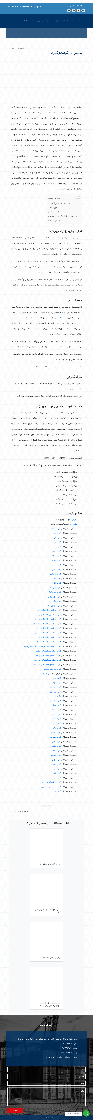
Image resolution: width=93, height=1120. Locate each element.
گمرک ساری (56, 746)
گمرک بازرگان (56, 578)
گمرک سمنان (56, 791)
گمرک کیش (56, 551)
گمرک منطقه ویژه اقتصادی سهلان (48, 628)
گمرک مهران (56, 705)
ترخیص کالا (56, 20)
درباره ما (37, 20)
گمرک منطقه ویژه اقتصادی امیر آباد (48, 619)
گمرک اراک (57, 583)
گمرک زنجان (56, 759)
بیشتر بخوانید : (55, 220)
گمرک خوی (57, 778)
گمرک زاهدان (56, 542)
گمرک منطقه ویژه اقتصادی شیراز (49, 642)
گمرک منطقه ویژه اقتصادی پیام (49, 614)
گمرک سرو (57, 768)
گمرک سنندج (56, 755)
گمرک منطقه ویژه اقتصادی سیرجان (47, 633)
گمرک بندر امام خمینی (52, 669)
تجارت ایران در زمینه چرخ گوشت (61, 203)
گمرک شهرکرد (56, 764)
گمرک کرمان (56, 556)
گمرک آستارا (56, 710)
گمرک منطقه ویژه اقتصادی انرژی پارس (47, 660)
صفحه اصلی (75, 20)
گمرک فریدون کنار (54, 605)
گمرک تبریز (57, 678)
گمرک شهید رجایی (54, 596)
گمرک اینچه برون (55, 687)
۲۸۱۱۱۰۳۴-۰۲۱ (67, 1043)
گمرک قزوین (56, 741)
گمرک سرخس (55, 732)
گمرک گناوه (57, 601)
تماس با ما (28, 20)
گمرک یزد (58, 696)
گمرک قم (57, 547)
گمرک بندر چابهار (55, 592)
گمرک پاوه (57, 773)
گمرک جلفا (57, 565)
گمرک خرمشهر (55, 574)
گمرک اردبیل (56, 723)
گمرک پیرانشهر (55, 691)
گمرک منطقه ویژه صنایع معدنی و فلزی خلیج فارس (42, 646)
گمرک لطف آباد (55, 737)
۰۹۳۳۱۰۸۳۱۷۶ (65, 1052)
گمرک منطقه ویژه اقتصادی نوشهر (48, 651)
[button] (77, 197)
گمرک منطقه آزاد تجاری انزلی (50, 782)
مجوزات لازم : (54, 207)
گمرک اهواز (57, 537)
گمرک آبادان (46, 673)
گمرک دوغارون (55, 714)
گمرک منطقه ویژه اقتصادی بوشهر (48, 610)
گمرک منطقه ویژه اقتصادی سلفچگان (47, 624)
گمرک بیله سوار (55, 719)
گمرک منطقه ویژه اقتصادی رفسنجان (47, 664)
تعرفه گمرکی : (55, 212)
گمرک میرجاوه (55, 528)
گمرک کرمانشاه (55, 750)
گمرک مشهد (57, 682)
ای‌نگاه (42, 1117)
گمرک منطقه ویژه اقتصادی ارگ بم (48, 655)
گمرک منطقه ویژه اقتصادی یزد (49, 637)
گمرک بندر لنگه (55, 587)
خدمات (66, 20)
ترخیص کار (46, 20)
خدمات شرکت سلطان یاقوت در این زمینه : (65, 216)
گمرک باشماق (55, 701)
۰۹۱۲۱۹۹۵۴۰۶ (66, 1048)
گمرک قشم (56, 569)
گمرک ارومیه (56, 560)
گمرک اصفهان (56, 533)
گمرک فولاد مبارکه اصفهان (51, 787)
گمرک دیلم (57, 728)
